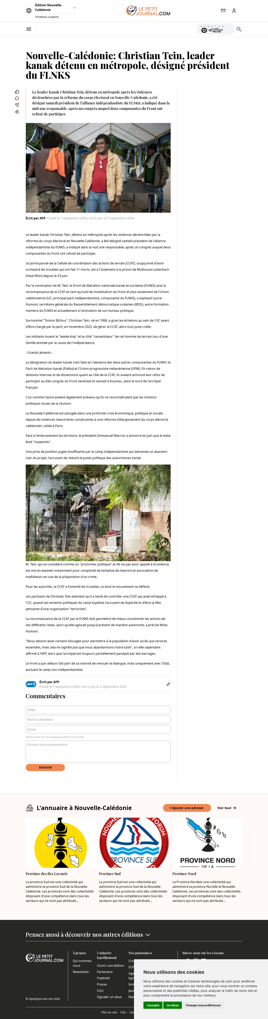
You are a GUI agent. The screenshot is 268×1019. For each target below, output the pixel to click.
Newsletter (81, 972)
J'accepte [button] (153, 1005)
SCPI (132, 967)
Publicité (103, 978)
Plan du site (110, 1012)
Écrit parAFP (36, 218)
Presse (102, 984)
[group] (229, 28)
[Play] (229, 29)
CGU (100, 990)
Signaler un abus (109, 997)
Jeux (132, 990)
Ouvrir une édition (110, 965)
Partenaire (105, 972)
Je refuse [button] (172, 1005)
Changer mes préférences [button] (203, 1005)
